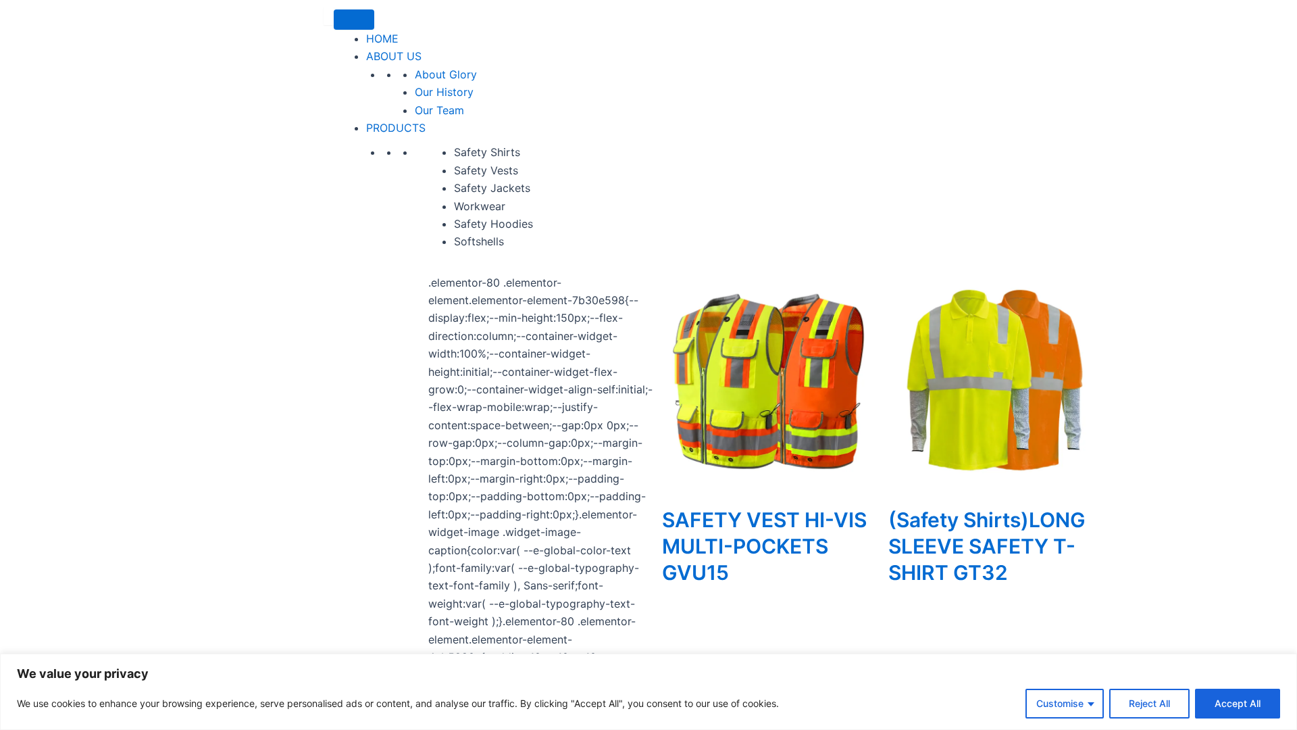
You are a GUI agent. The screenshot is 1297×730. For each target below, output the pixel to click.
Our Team (439, 110)
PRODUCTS (396, 128)
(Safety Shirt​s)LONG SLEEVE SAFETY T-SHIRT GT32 (987, 546)
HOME (382, 38)
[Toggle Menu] (354, 19)
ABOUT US (394, 56)
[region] (648, 692)
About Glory (446, 74)
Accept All (1238, 703)
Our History (444, 92)
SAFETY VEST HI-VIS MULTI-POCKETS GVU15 (764, 546)
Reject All (1149, 703)
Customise (1060, 703)
